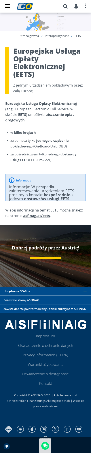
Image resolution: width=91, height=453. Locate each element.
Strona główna (29, 36)
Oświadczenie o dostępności (45, 373)
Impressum (45, 335)
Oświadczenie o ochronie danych (45, 345)
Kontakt (45, 383)
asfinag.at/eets (36, 215)
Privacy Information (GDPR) (45, 354)
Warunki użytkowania (45, 364)
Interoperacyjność (57, 36)
